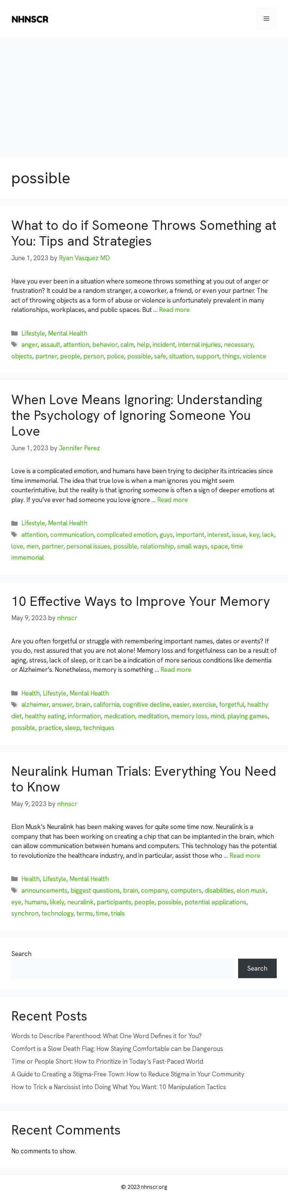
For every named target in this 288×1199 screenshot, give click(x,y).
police (115, 356)
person (93, 356)
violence (254, 356)
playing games (247, 716)
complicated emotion (127, 535)
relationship (157, 546)
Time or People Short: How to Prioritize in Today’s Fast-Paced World (107, 1061)
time (102, 913)
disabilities (219, 890)
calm (127, 344)
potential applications (215, 902)
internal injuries (199, 344)
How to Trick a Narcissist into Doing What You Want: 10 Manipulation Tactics (118, 1087)
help (143, 344)
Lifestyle (33, 333)
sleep (72, 728)
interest (218, 535)
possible (139, 356)
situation (181, 356)
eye (16, 902)
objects (21, 356)
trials (118, 913)
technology (58, 913)
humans (35, 902)
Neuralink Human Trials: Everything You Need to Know (143, 779)
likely (57, 902)
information (84, 716)
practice (50, 728)
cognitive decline (146, 704)
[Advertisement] (144, 93)
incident (164, 344)
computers (186, 890)
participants (114, 902)
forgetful (231, 704)
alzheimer (35, 704)
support (207, 356)
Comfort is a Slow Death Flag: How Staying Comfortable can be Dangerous (117, 1049)
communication (72, 535)
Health (30, 693)
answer (62, 704)
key (254, 535)
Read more (174, 310)
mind (217, 716)
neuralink (80, 902)
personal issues (88, 546)
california (106, 704)
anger (29, 344)
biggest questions (95, 890)
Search (21, 954)
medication (119, 716)
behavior (104, 344)
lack (268, 535)
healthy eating (45, 716)
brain (82, 704)
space (219, 546)
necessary (238, 344)
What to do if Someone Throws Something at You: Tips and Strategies (143, 233)
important (190, 535)
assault (50, 344)
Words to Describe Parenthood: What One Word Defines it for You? (106, 1036)
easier (181, 704)
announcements (44, 890)
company (154, 890)
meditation (153, 716)
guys (166, 535)
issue (239, 535)
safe (160, 356)
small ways (192, 546)
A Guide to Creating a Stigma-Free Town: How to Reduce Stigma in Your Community (127, 1074)
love (17, 546)
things (231, 356)
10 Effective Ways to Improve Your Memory (140, 601)
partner (46, 356)
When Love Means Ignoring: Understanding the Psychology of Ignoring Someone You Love (136, 415)
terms (84, 913)
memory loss (189, 716)
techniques (98, 728)
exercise (204, 704)
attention (76, 344)
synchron (25, 913)
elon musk (251, 890)
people (70, 356)
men (32, 546)
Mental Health (67, 333)
